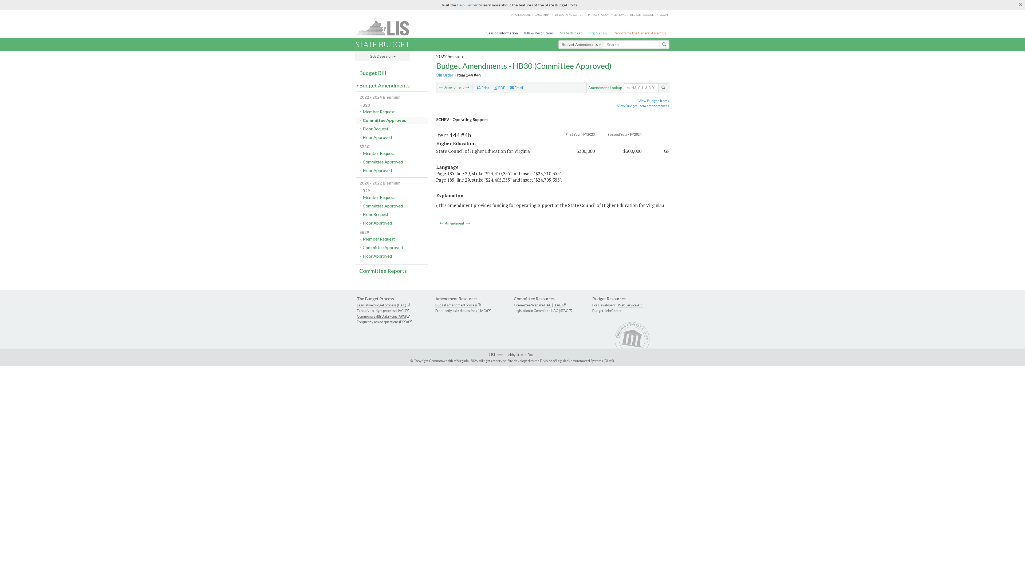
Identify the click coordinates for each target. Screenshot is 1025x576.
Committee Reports (383, 270)
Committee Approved (385, 120)
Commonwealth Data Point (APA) (381, 316)
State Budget (571, 33)
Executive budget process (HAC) (381, 311)
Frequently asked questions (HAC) (461, 311)
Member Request (379, 111)
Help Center (467, 5)
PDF (501, 88)
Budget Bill (372, 73)
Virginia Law (597, 33)
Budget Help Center (607, 311)
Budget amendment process (456, 305)
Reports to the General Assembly (639, 33)
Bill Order (445, 75)
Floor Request (375, 128)
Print (484, 88)
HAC (547, 305)
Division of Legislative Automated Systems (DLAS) (577, 361)
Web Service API (630, 305)
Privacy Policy (598, 14)
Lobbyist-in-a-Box (520, 355)
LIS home (620, 14)
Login (664, 14)
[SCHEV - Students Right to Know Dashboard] (441, 87)
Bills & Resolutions (539, 33)
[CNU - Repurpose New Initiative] (467, 87)
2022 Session (381, 56)
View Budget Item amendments (642, 106)
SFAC (558, 305)
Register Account (643, 14)
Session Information (502, 33)
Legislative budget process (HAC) (381, 305)
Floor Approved (377, 137)
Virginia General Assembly (530, 14)
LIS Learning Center (569, 14)
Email (518, 88)
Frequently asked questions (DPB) (382, 322)
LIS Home (496, 355)
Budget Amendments (580, 44)
